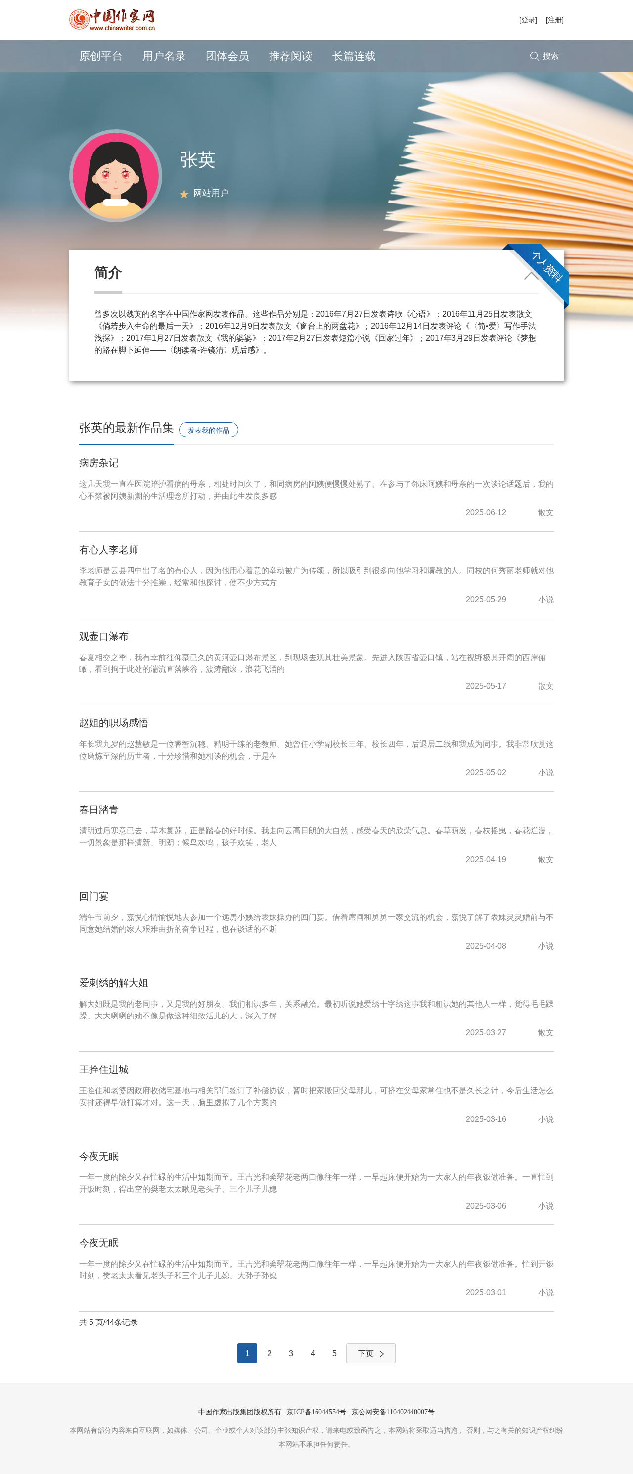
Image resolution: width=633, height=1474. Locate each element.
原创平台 (101, 56)
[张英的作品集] (116, 175)
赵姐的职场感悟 (113, 722)
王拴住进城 (104, 1069)
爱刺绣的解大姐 (113, 982)
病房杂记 (99, 462)
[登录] (528, 20)
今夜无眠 (99, 1156)
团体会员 (227, 56)
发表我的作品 (208, 430)
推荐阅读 (291, 56)
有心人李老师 (108, 549)
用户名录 (164, 56)
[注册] (555, 20)
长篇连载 (354, 56)
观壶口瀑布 (104, 636)
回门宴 (94, 896)
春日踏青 (99, 809)
